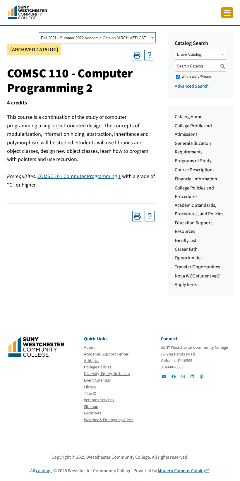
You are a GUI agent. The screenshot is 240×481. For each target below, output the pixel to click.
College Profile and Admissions (193, 130)
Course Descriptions (195, 170)
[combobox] (97, 37)
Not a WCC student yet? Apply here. (197, 280)
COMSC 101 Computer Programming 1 (79, 176)
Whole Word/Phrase (196, 76)
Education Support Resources (193, 227)
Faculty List (185, 240)
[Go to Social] (164, 376)
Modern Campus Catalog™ (183, 471)
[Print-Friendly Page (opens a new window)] (137, 55)
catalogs (44, 471)
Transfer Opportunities (197, 267)
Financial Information (196, 179)
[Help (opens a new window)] (149, 55)
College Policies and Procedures (194, 192)
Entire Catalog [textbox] (189, 54)
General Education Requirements (193, 147)
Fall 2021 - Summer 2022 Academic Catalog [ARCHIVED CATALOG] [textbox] (95, 38)
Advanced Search (192, 86)
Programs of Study (193, 160)
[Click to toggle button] (227, 12)
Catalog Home (188, 117)
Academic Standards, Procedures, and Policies (199, 209)
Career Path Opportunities (189, 253)
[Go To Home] (27, 12)
